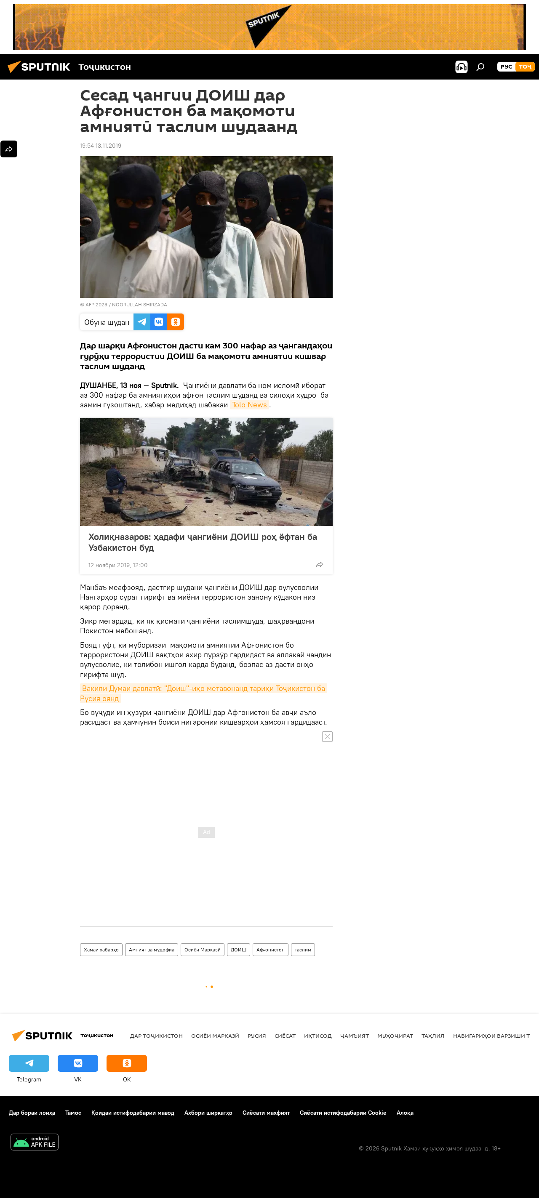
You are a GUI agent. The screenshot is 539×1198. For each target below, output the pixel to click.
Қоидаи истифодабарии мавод (132, 1112)
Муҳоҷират (395, 1035)
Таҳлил (433, 1035)
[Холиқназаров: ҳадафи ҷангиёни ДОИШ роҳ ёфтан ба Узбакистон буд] (206, 472)
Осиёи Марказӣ (202, 949)
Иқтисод (318, 1035)
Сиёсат (285, 1035)
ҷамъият (354, 1035)
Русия (257, 1035)
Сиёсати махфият (266, 1112)
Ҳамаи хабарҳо (101, 949)
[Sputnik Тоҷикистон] (41, 74)
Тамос (73, 1112)
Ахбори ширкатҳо (208, 1112)
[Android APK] (34, 1143)
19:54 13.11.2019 (100, 145)
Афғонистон (270, 949)
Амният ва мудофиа (151, 949)
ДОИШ (238, 949)
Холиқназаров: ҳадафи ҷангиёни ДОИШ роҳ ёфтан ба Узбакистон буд (202, 542)
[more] (319, 564)
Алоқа (405, 1112)
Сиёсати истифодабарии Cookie (343, 1112)
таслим (303, 949)
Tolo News (249, 404)
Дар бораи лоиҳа (32, 1112)
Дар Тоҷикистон (156, 1035)
